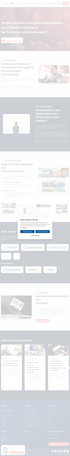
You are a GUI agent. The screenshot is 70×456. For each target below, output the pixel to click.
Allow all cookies (27, 231)
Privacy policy (23, 227)
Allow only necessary (42, 231)
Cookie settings (35, 235)
